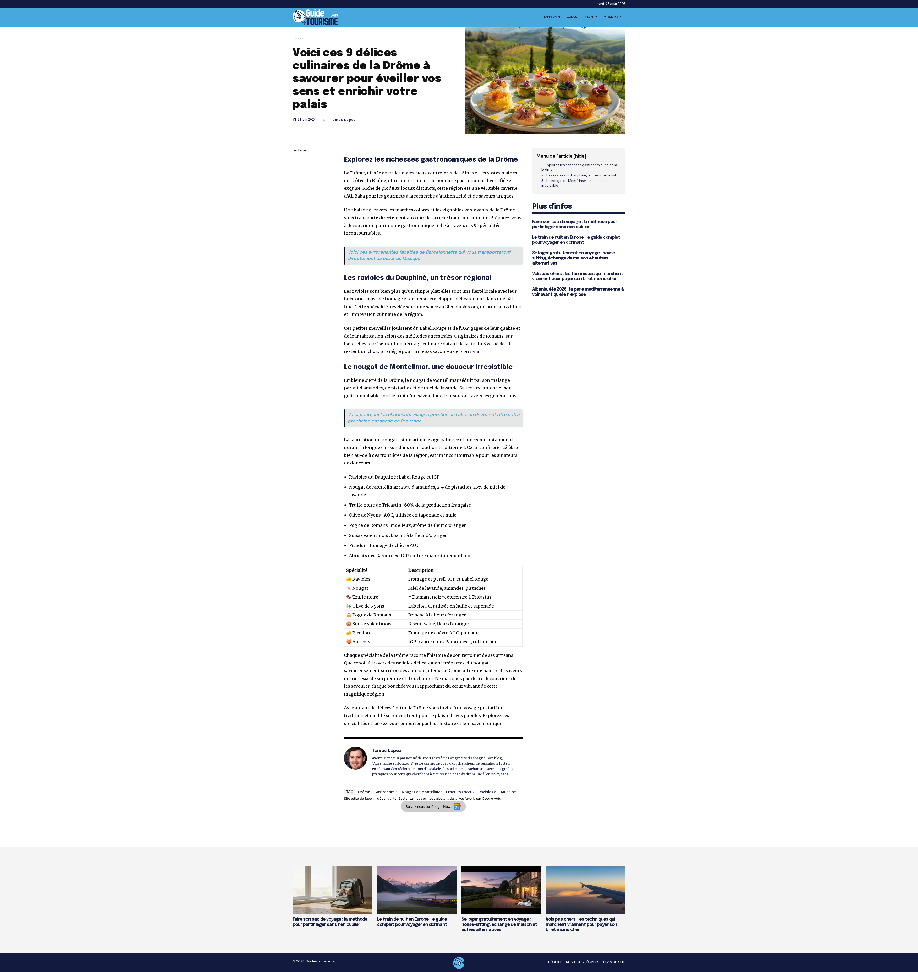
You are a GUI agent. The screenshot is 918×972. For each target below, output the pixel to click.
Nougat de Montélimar (422, 791)
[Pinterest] (297, 184)
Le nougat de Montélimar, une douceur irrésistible (574, 183)
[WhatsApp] (297, 195)
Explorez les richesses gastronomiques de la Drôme (579, 167)
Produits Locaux (460, 791)
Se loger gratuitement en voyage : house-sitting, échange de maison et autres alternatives (574, 258)
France (298, 39)
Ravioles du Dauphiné (497, 791)
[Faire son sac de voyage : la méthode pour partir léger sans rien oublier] (332, 890)
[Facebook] (297, 162)
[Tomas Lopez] (355, 762)
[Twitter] (297, 173)
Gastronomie (386, 791)
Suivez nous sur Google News (429, 807)
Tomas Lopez (343, 120)
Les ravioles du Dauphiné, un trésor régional (581, 175)
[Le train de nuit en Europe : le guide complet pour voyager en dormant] (417, 890)
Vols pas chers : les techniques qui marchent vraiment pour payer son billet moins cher (581, 924)
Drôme (364, 791)
